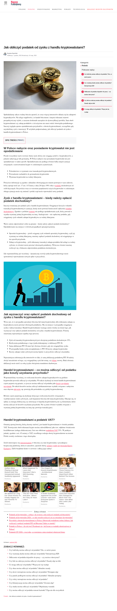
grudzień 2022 (13, 542)
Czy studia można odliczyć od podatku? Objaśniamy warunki (31, 586)
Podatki (31, 9)
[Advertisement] (58, 26)
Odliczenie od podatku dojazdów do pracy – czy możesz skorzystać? (34, 557)
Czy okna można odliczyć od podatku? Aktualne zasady (29, 568)
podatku (58, 185)
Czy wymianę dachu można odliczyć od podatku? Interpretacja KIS (34, 553)
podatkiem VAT (52, 430)
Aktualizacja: (29, 55)
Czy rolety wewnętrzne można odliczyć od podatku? (28, 579)
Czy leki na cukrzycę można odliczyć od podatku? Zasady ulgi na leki (35, 561)
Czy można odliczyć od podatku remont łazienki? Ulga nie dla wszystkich (36, 590)
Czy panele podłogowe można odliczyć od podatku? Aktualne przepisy (35, 575)
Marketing (57, 9)
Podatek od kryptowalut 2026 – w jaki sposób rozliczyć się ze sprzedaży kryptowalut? (41, 517)
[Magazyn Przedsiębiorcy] (16, 3)
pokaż (20, 140)
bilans (54, 360)
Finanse (22, 9)
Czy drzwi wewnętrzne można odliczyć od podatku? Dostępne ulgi (33, 572)
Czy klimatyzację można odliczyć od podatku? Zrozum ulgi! (31, 583)
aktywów (17, 389)
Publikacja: (14, 55)
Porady (67, 9)
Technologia (79, 9)
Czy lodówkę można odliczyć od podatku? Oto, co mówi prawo (32, 550)
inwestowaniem (26, 442)
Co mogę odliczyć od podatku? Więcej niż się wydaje (29, 564)
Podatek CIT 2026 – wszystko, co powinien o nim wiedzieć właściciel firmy (37, 532)
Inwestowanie (43, 9)
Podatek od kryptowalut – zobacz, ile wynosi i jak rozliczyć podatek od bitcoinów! (39, 514)
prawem (32, 211)
